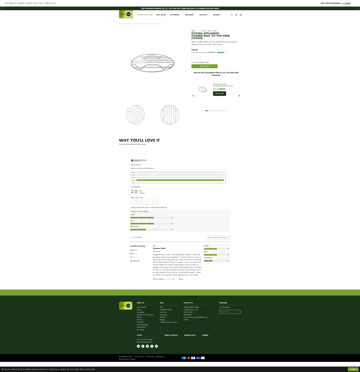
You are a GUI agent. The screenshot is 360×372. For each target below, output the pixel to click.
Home (120, 23)
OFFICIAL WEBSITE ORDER (191, 307)
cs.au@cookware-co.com (191, 309)
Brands (216, 15)
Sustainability (140, 312)
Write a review (212, 31)
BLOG (36, 3)
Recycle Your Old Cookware (145, 314)
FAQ (40, 3)
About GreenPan (141, 307)
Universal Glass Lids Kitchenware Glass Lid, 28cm (223, 85)
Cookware (174, 15)
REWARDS (21, 3)
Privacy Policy (150, 356)
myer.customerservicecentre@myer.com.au (196, 317)
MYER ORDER (187, 314)
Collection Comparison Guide (168, 322)
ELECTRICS (203, 15)
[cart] (240, 15)
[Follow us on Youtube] (156, 346)
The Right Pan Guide (165, 309)
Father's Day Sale (145, 15)
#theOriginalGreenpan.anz (145, 342)
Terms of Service (171, 335)
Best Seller (161, 15)
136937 (186, 319)
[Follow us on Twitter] (138, 346)
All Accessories (127, 23)
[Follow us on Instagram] (147, 346)
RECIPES (29, 3)
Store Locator (141, 329)
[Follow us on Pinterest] (151, 346)
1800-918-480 (188, 312)
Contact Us (188, 302)
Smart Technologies (142, 324)
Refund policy (190, 335)
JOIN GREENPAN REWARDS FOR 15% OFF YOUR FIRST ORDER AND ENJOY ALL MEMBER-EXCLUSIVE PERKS (180, 8)
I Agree (353, 369)
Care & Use (163, 312)
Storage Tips (163, 314)
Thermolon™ (140, 322)
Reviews (139, 309)
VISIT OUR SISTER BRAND (331, 3)
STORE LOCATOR (50, 3)
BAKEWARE (189, 15)
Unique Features (141, 327)
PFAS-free (139, 319)
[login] (236, 15)
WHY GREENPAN (10, 3)
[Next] (239, 96)
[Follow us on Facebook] (142, 346)
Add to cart (204, 66)
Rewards (139, 317)
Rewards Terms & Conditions (127, 359)
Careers (205, 335)
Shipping (162, 319)
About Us (140, 302)
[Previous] (193, 96)
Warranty (162, 317)
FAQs (162, 302)
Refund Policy (160, 356)
